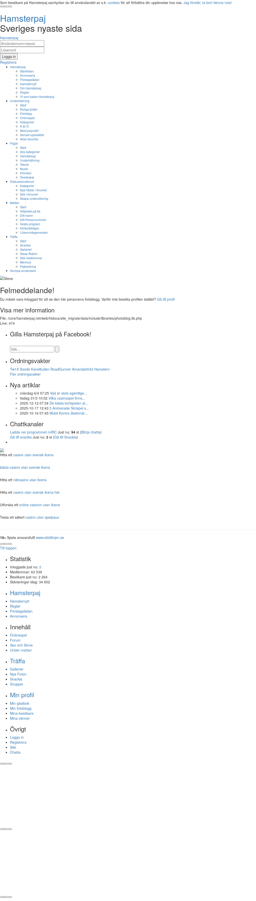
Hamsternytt (28, 84)
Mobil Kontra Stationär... (69, 413)
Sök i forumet (29, 194)
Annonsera (27, 75)
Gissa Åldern (29, 253)
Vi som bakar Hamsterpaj (37, 96)
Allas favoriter (29, 139)
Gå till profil (166, 299)
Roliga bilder (29, 109)
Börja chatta (90, 432)
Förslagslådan (30, 79)
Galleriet (26, 249)
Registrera (18, 742)
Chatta (15, 752)
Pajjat (14, 143)
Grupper (16, 683)
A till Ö (24, 126)
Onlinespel (27, 118)
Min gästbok (19, 703)
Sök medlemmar (31, 258)
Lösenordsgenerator (34, 232)
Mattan (14, 203)
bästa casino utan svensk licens (25, 467)
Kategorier (27, 122)
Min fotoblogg (21, 708)
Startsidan (27, 71)
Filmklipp (26, 113)
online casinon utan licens (39, 504)
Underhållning (20, 101)
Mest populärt (29, 130)
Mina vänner (20, 718)
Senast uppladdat (32, 135)
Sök (13, 747)
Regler (24, 92)
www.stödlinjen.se (50, 537)
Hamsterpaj (18, 67)
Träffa (14, 236)
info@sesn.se (173, 759)
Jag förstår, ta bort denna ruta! (208, 2)
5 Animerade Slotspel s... (69, 408)
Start (23, 105)
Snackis (25, 245)
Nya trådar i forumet (33, 190)
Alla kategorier (30, 152)
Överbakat (27, 177)
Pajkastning (28, 266)
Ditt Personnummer (33, 220)
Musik (24, 169)
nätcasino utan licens (29, 479)
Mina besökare (22, 713)
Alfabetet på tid (30, 211)
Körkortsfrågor (29, 228)
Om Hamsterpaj (30, 88)
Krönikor (26, 173)
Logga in (17, 737)
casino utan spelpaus (42, 517)
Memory (25, 262)
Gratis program (30, 224)
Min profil (22, 694)
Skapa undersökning (34, 198)
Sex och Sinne (21, 645)
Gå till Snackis (65, 437)
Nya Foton (18, 674)
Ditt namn (26, 215)
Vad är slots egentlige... (68, 393)
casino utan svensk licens (33, 454)
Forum (15, 640)
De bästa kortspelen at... (69, 403)
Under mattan (21, 650)
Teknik (24, 164)
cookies (114, 2)
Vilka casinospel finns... (66, 398)
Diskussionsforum (22, 181)
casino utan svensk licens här (36, 492)
